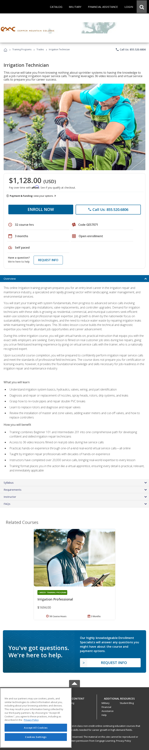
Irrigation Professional (55, 599)
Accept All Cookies (36, 727)
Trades (40, 49)
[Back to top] (74, 698)
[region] (36, 718)
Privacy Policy (123, 740)
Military (106, 703)
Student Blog (127, 703)
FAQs (7, 504)
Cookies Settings (36, 737)
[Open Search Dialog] (142, 6)
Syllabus (9, 482)
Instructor (10, 496)
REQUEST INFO (48, 260)
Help (104, 715)
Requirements (12, 489)
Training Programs (21, 49)
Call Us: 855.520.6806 (130, 49)
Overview (10, 278)
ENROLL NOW (41, 209)
